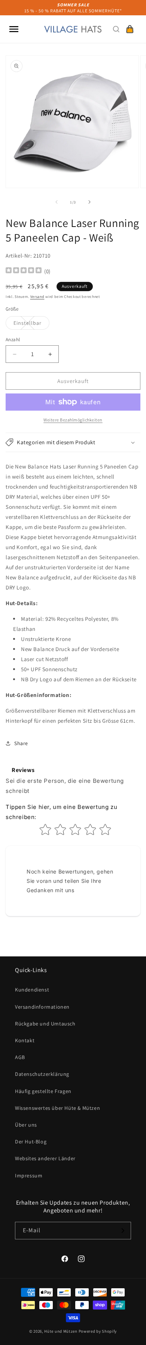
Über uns (26, 1124)
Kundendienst (32, 989)
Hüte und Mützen (60, 1331)
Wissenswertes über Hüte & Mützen (57, 1108)
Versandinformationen (42, 1006)
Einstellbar (31, 324)
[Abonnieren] (122, 1230)
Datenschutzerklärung (42, 1074)
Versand (37, 296)
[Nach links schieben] (56, 202)
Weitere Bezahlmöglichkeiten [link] (73, 420)
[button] (13, 29)
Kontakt (24, 1040)
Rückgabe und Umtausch (45, 1023)
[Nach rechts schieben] (89, 202)
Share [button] (21, 743)
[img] (24, 271)
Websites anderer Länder (45, 1158)
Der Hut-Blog (30, 1141)
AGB (20, 1057)
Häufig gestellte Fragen (43, 1091)
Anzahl (13, 339)
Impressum (28, 1175)
